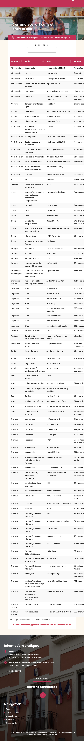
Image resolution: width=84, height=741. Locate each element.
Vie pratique (31, 37)
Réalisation (53, 734)
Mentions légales (67, 733)
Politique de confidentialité (37, 734)
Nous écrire (42, 679)
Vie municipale (12, 712)
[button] (21, 61)
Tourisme (10, 719)
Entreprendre (11, 723)
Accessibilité (53, 733)
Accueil (20, 37)
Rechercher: (42, 45)
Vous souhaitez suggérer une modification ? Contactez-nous (42, 624)
